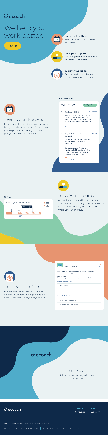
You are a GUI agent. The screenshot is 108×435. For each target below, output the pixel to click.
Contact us (80, 412)
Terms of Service (50, 428)
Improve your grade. (76, 71)
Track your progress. (76, 53)
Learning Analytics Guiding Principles (21, 428)
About (93, 408)
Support (79, 408)
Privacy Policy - (71, 428)
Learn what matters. (76, 36)
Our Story (95, 412)
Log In (12, 45)
